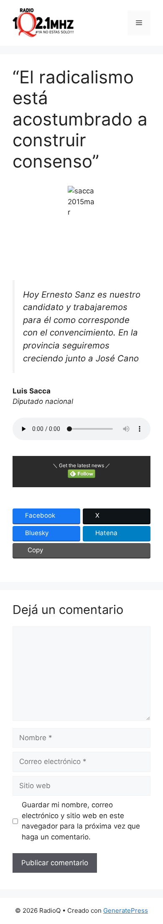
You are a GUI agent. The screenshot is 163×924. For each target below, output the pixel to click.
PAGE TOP (151, 888)
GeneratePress (125, 910)
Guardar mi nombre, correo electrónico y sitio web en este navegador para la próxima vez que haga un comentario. (81, 821)
